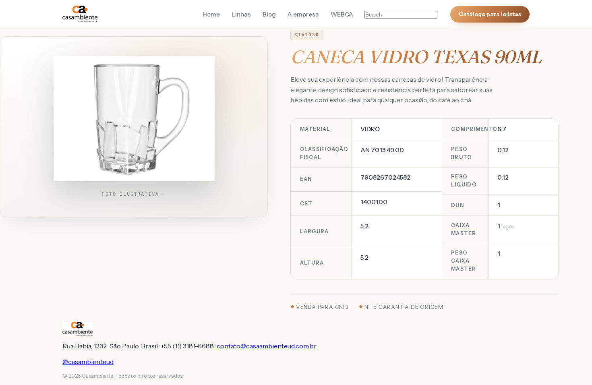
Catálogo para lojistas (490, 14)
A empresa (303, 14)
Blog (269, 14)
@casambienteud (88, 362)
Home (211, 14)
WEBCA (342, 14)
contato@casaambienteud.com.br (267, 346)
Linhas (241, 14)
